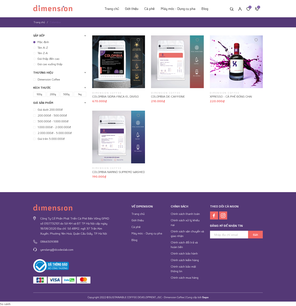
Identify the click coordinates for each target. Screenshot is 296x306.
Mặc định (43, 42)
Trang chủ (112, 8)
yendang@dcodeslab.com (56, 249)
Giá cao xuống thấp (49, 64)
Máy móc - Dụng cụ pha (178, 8)
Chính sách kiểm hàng (185, 260)
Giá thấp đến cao (48, 58)
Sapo (205, 297)
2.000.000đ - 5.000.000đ (54, 133)
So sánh (5, 304)
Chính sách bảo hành (184, 253)
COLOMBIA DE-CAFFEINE (168, 96)
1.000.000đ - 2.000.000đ (54, 127)
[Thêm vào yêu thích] (138, 39)
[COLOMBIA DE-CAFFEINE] (177, 61)
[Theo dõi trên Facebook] (214, 215)
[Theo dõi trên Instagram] (223, 215)
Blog (204, 8)
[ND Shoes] (40, 280)
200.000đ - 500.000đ (52, 115)
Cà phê (149, 8)
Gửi (255, 235)
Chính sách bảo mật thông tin (183, 268)
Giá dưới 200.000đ (49, 109)
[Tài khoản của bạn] (240, 9)
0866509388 (49, 241)
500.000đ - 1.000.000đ (52, 121)
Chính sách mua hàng (184, 277)
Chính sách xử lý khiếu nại (185, 222)
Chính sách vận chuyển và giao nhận (187, 233)
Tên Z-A (42, 53)
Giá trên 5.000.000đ (50, 138)
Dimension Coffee (48, 79)
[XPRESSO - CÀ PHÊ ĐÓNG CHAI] (236, 61)
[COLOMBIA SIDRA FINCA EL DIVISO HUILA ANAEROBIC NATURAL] (118, 61)
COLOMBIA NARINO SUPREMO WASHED (118, 172)
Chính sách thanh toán (185, 214)
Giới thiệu (131, 8)
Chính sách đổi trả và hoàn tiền (184, 244)
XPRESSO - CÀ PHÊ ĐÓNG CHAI (231, 96)
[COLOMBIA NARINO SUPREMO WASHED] (118, 137)
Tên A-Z (42, 47)
